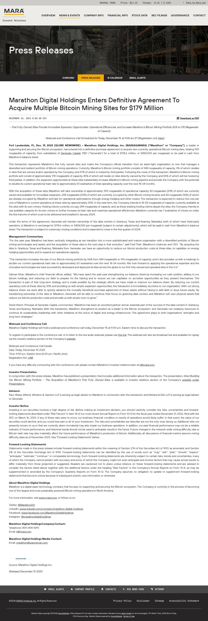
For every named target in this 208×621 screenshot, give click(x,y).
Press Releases (90, 77)
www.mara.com (48, 497)
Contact (199, 15)
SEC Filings (159, 15)
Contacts (108, 589)
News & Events (69, 15)
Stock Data (140, 15)
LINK (30, 357)
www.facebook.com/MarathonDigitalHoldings (47, 512)
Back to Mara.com (196, 2)
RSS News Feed (133, 589)
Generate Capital (71, 153)
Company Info (94, 15)
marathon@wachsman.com (32, 542)
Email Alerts (138, 77)
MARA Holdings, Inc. (26, 600)
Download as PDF (189, 118)
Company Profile (82, 589)
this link (122, 334)
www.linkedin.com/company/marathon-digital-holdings (51, 508)
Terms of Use (129, 616)
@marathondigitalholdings (36, 516)
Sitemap (157, 589)
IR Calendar (114, 77)
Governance (180, 15)
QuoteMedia (63, 613)
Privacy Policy (122, 601)
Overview (48, 15)
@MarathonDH (26, 505)
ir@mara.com (147, 364)
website (71, 338)
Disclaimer (143, 601)
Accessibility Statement (184, 601)
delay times (126, 613)
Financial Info (118, 15)
